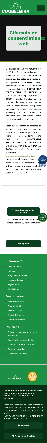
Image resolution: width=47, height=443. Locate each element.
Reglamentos (14, 284)
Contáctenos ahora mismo (24, 211)
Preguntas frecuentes (17, 275)
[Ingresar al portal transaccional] (42, 217)
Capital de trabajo (16, 315)
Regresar (24, 243)
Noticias (11, 271)
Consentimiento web (17, 353)
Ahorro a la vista (15, 310)
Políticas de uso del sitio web (21, 344)
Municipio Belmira (15, 280)
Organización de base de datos (22, 340)
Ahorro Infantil (14, 306)
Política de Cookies (24, 436)
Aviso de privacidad (16, 349)
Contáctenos (13, 289)
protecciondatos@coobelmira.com (21, 156)
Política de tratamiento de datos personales (22, 334)
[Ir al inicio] (15, 7)
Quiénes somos (15, 266)
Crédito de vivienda (16, 319)
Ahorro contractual (16, 301)
